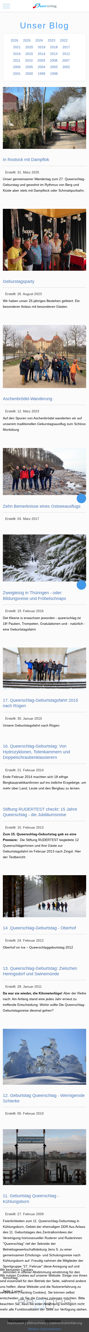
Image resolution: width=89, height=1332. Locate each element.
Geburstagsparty (18, 281)
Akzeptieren (18, 1321)
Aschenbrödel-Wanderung (27, 398)
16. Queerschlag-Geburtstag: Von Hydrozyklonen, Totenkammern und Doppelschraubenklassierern (36, 752)
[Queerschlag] (44, 6)
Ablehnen (53, 1321)
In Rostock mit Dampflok (26, 159)
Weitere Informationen (44, 1329)
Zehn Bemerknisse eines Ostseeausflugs (41, 506)
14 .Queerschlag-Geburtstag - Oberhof (39, 928)
